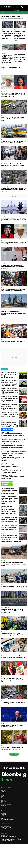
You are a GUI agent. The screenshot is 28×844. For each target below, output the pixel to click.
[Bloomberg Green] (14, 483)
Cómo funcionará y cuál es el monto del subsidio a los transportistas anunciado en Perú (13, 119)
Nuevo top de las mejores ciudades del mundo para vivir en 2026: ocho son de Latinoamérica (12, 611)
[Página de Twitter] (7, 768)
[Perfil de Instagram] (14, 768)
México (3, 790)
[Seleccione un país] (4, 6)
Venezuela (3, 794)
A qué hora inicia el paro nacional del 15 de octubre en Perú (13, 703)
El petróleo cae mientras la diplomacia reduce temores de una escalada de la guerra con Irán (9, 383)
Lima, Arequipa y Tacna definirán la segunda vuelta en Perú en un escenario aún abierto (13, 243)
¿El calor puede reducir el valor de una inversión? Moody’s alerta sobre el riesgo (9, 528)
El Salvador (3, 802)
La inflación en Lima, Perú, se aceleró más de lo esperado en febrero (13, 342)
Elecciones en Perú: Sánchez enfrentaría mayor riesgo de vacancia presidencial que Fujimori (13, 219)
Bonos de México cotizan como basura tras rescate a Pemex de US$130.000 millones (10, 399)
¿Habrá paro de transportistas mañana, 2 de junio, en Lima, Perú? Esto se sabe (13, 142)
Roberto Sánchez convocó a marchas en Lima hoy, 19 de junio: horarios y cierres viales (20, 36)
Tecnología (3, 828)
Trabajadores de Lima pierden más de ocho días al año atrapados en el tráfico (7, 35)
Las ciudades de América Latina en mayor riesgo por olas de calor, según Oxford (7, 58)
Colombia (3, 792)
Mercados (3, 812)
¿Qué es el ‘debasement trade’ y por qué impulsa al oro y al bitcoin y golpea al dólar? (9, 415)
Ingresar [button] (25, 6)
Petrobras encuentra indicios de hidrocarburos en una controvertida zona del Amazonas (9, 536)
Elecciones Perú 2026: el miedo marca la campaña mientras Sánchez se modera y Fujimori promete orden (13, 95)
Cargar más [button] (14, 754)
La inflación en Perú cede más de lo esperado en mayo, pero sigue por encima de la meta (13, 165)
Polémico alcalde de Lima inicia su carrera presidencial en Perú (13, 725)
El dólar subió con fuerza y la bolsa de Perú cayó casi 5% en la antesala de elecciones (19, 57)
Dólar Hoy (3, 813)
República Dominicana (6, 804)
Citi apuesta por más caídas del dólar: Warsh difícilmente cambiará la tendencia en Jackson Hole (10, 423)
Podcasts (3, 818)
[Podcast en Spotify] (24, 768)
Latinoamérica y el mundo (6, 787)
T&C (2, 830)
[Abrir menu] (2, 7)
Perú (2, 796)
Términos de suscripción (6, 827)
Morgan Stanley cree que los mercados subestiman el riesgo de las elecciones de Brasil (9, 391)
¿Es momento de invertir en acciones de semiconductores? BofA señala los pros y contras (9, 407)
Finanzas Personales (5, 817)
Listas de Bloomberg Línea (7, 819)
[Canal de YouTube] (10, 768)
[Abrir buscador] (22, 7)
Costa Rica (3, 801)
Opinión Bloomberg (7, 429)
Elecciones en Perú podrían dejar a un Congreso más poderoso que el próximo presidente (12, 266)
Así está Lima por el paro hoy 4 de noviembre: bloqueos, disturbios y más (12, 634)
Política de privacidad (5, 826)
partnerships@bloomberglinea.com (8, 836)
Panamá (3, 799)
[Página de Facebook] (4, 768)
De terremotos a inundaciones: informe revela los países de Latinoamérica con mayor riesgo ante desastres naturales (9, 510)
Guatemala (3, 805)
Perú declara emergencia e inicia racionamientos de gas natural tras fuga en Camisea (13, 313)
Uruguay (3, 800)
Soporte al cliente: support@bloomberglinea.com (11, 839)
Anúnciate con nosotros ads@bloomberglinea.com (12, 838)
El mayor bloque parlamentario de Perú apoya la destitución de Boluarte (12, 748)
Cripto (2, 815)
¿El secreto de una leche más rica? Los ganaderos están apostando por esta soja (9, 520)
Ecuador (3, 797)
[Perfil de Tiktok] (21, 768)
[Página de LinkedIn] (17, 768)
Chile (2, 795)
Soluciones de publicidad (6, 840)
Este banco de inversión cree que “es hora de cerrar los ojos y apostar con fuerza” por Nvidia (9, 375)
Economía (3, 810)
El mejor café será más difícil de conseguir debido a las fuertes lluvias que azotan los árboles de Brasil (9, 500)
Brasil (2, 789)
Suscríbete (3, 825)
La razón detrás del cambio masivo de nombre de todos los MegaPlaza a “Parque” (13, 656)
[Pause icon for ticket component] (1, 10)
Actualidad (3, 814)
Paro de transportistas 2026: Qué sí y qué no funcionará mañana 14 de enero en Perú (14, 587)
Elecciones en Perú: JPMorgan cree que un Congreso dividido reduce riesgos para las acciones (13, 189)
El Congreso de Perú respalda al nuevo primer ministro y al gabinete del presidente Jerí (13, 680)
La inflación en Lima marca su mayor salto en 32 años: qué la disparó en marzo (13, 289)
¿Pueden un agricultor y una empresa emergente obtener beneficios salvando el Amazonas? (9, 490)
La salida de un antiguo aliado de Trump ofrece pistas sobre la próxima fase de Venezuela (12, 459)
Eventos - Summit (5, 835)
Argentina (3, 791)
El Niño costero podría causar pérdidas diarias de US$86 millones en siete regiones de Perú (14, 564)
